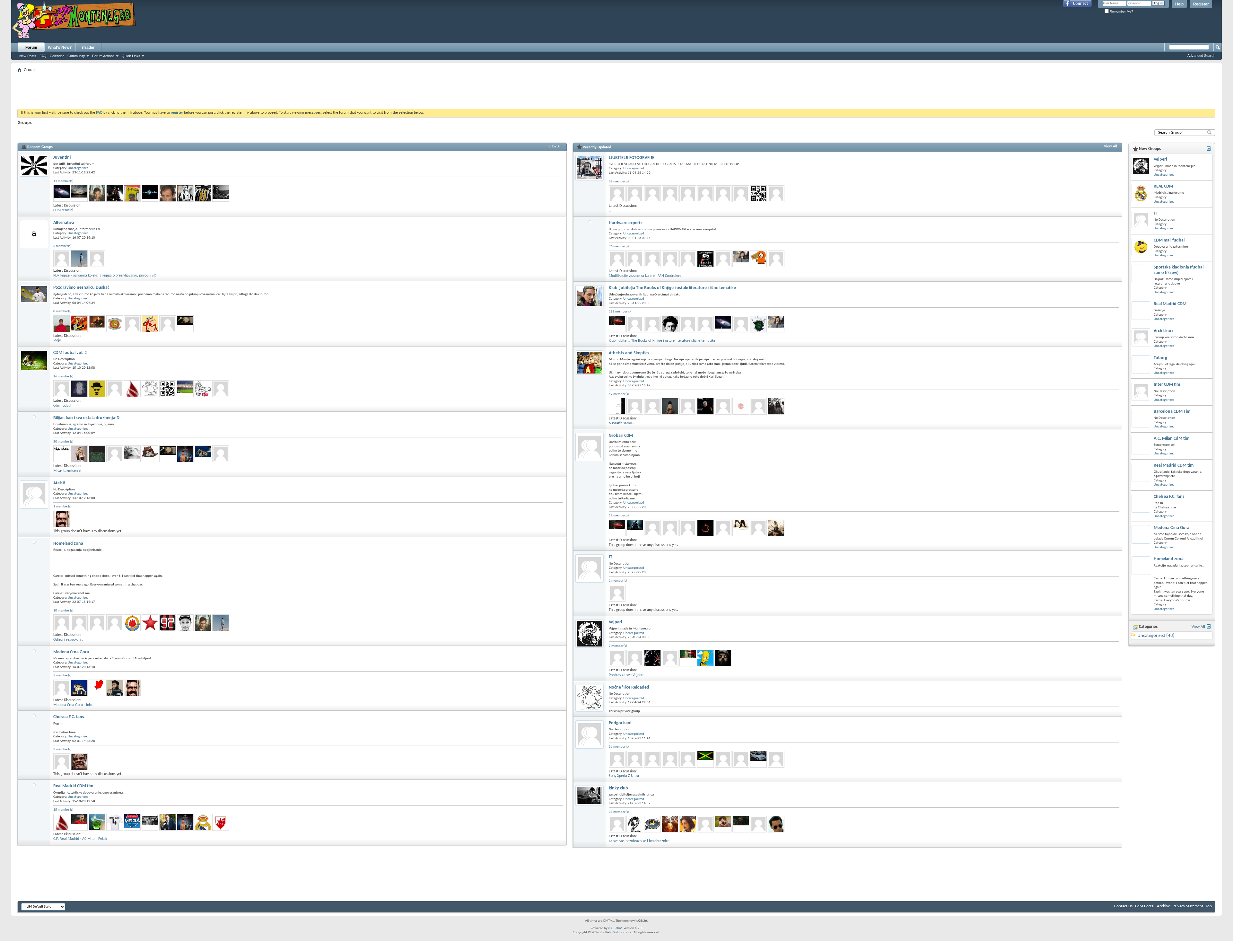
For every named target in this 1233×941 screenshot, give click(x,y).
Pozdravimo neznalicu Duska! (81, 287)
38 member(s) (619, 812)
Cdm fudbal (62, 406)
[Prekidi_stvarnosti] (61, 453)
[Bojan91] (79, 822)
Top (1209, 906)
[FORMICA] (61, 688)
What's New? (60, 47)
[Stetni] (150, 622)
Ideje (57, 340)
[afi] (185, 388)
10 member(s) (63, 610)
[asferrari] (617, 324)
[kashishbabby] (670, 259)
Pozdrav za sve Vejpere (626, 675)
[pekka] (617, 593)
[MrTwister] (97, 193)
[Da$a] (114, 323)
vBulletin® (615, 928)
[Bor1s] (705, 259)
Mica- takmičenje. (67, 471)
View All (555, 146)
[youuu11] (705, 324)
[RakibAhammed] (652, 259)
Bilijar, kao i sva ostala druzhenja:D (86, 418)
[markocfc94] (617, 759)
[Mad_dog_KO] (61, 323)
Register (1201, 4)
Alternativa (63, 222)
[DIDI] (97, 822)
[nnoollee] (705, 528)
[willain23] (652, 324)
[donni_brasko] (776, 824)
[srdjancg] (114, 822)
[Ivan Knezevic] (758, 259)
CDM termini (63, 210)
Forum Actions (103, 56)
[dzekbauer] (634, 324)
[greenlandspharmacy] (634, 193)
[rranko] (687, 759)
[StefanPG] (167, 822)
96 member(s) (619, 246)
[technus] (61, 193)
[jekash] (652, 824)
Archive (1163, 906)
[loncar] (634, 528)
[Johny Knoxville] (203, 193)
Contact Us (1123, 906)
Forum (31, 47)
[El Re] (79, 688)
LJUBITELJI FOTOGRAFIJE (631, 157)
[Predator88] (758, 406)
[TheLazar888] (758, 528)
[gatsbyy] (167, 388)
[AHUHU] (740, 759)
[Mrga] (132, 822)
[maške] (740, 259)
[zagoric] (776, 193)
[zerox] (61, 761)
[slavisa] (167, 193)
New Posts (27, 56)
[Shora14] (740, 324)
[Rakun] (150, 453)
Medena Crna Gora (71, 652)
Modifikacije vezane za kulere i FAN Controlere (645, 276)
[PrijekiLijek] (185, 323)
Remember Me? (1121, 11)
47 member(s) (619, 394)
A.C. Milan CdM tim (1171, 438)
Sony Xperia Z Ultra (624, 776)
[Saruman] (220, 453)
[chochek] (687, 658)
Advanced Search (1201, 55)
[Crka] (61, 519)
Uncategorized (78, 168)
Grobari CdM (621, 435)
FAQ (43, 56)
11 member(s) (63, 181)
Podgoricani (620, 723)
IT (610, 557)
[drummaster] (61, 258)
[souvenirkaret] (670, 528)
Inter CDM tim (1167, 384)
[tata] (687, 824)
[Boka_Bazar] (776, 259)
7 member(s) (618, 646)
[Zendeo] (634, 824)
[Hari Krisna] (97, 688)
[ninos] (740, 406)
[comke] (723, 193)
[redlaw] (723, 824)
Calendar (57, 56)
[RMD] (150, 822)
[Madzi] (132, 453)
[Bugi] (97, 453)
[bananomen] (723, 528)
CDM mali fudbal (1169, 240)
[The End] (723, 259)
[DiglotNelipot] (670, 824)
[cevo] (776, 528)
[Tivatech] (670, 658)
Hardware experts (626, 223)
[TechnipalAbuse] (79, 761)
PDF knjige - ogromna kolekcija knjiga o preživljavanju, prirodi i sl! (104, 275)
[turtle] (758, 759)
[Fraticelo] (705, 759)
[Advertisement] (616, 88)
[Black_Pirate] (740, 824)
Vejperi (615, 622)
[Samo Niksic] (705, 406)
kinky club (618, 788)
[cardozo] (220, 822)
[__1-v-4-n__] (132, 193)
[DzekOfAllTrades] (114, 622)
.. (610, 211)
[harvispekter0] (617, 259)
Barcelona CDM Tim (1172, 411)
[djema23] (670, 406)
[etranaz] (167, 323)
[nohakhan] (634, 406)
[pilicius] (220, 388)
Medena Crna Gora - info (72, 705)
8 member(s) (62, 311)
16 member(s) (63, 376)
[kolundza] (687, 324)
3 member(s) (62, 246)
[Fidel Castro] (723, 658)
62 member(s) (619, 181)
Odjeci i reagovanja (68, 640)
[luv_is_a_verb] (79, 453)
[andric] (617, 658)
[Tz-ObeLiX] (150, 323)
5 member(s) (62, 675)
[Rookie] (79, 622)
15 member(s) (63, 810)
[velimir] (758, 193)
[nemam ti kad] (652, 658)
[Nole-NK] (79, 388)
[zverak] (670, 193)
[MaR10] (97, 388)
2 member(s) (62, 749)
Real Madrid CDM (1170, 304)
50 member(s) (63, 442)
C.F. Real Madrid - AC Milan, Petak (80, 839)
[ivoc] (617, 193)
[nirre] (97, 622)
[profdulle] (652, 406)
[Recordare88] (97, 323)
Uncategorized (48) (1156, 635)
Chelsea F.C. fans (68, 717)
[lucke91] (132, 388)
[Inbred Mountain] (670, 324)
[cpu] (97, 258)
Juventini (62, 157)
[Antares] (617, 406)
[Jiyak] (634, 658)
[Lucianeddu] (114, 193)
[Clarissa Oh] (687, 406)
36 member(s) (619, 747)
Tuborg (1160, 358)
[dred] (776, 759)
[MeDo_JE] (132, 622)
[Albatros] (185, 193)
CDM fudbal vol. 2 (70, 352)
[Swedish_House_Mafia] (114, 688)
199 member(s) (620, 311)
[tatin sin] (203, 453)
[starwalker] (79, 258)
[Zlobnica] (740, 528)
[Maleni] (776, 406)
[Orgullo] (203, 822)
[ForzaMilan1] (61, 622)
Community (76, 56)
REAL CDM (1163, 186)
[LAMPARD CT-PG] (705, 824)
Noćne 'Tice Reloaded (629, 687)
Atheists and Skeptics (629, 353)
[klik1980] (634, 259)
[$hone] (79, 193)
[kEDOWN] (150, 388)
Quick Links (131, 56)
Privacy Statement (1188, 906)
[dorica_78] (652, 193)
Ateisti (59, 483)
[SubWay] (758, 324)
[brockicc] (687, 193)
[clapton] (220, 193)
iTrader (88, 47)
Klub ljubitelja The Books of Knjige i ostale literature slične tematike (672, 288)
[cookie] (150, 193)
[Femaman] (185, 453)
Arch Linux (1163, 331)
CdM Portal (1144, 906)
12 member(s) (619, 515)
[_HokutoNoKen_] (167, 622)
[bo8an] (79, 323)
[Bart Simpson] (705, 658)
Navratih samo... (622, 423)
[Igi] (203, 388)
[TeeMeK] (114, 388)
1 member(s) (62, 506)
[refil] (758, 824)
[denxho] (132, 323)
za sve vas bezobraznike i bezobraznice (639, 841)
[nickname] (185, 622)
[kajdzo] (687, 259)
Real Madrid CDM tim (73, 786)
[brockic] (705, 193)
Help (1179, 4)
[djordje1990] (61, 388)
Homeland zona (68, 543)
